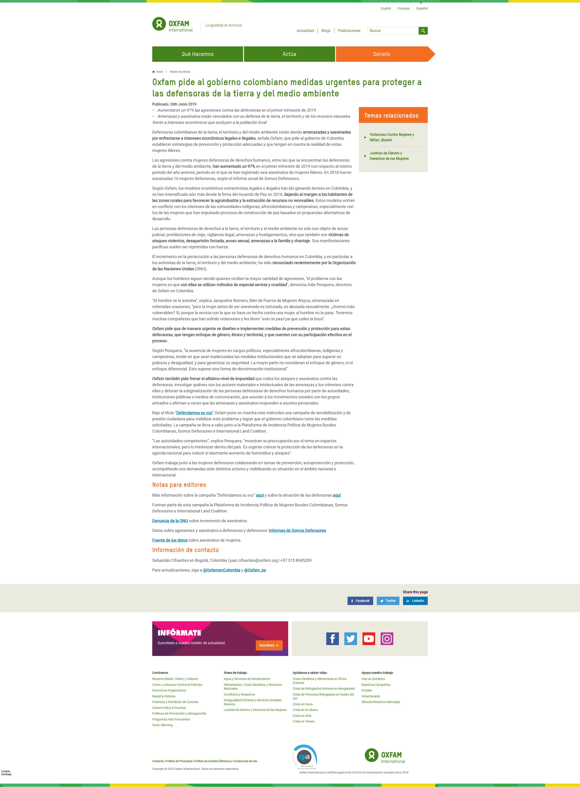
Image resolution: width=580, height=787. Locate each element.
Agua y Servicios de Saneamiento (247, 679)
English (386, 8)
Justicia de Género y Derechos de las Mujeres (389, 156)
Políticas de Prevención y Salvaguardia (179, 713)
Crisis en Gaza (303, 704)
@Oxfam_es (255, 570)
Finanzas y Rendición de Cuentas (175, 702)
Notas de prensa (180, 71)
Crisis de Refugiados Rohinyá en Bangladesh (324, 688)
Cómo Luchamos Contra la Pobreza (177, 685)
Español (422, 8)
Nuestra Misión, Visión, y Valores (175, 679)
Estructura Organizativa (169, 690)
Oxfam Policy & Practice (169, 708)
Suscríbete (266, 645)
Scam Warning (162, 725)
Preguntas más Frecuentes (171, 719)
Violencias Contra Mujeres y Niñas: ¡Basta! (392, 137)
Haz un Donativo (373, 679)
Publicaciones (349, 31)
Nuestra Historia (163, 696)
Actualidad (305, 31)
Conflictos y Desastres (239, 694)
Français (404, 8)
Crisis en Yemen (304, 721)
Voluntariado (371, 696)
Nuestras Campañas (376, 685)
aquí (260, 495)
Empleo (367, 690)
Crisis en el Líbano (305, 710)
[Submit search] (423, 31)
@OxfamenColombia (221, 570)
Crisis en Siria (302, 716)
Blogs (326, 31)
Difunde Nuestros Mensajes (381, 702)
